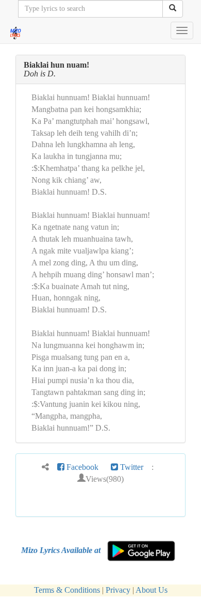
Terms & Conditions (67, 590)
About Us (151, 590)
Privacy (118, 590)
